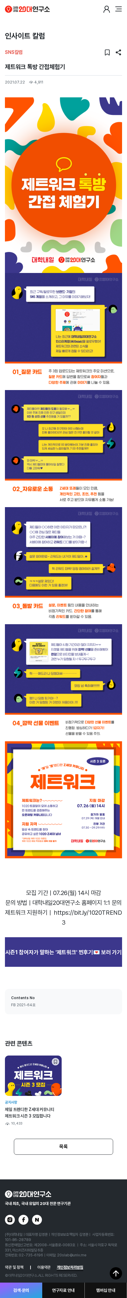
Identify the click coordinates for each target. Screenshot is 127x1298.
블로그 (37, 1220)
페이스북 (23, 1220)
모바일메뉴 (118, 9)
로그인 (106, 9)
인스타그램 (10, 1220)
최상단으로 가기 (116, 1273)
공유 (118, 52)
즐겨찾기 (107, 52)
